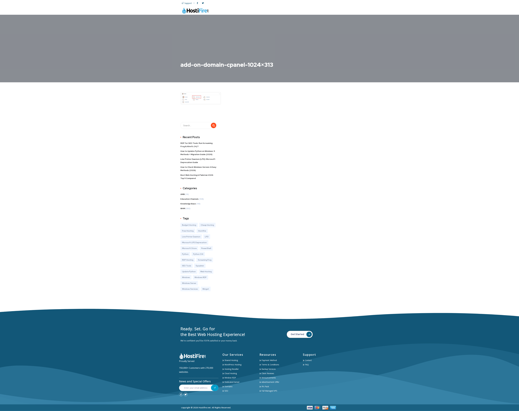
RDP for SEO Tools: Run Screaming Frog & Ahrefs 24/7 (196, 145)
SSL (294, 10)
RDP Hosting (187, 260)
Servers (271, 10)
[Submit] (214, 388)
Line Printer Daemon (191, 236)
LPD (207, 236)
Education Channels (189, 199)
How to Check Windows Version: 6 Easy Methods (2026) (198, 169)
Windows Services (190, 289)
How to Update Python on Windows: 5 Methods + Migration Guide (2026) (197, 153)
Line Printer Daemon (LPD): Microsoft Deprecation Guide (197, 161)
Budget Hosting (189, 225)
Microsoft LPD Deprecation (194, 242)
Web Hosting (255, 10)
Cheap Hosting (207, 225)
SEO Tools (186, 265)
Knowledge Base (188, 203)
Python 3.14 (198, 254)
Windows (186, 277)
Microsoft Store (189, 248)
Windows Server (189, 283)
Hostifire (202, 231)
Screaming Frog (204, 260)
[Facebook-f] (181, 394)
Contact (333, 10)
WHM (182, 208)
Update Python (189, 271)
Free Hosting (188, 231)
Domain (285, 10)
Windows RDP (200, 277)
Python (185, 254)
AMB (182, 194)
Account (318, 10)
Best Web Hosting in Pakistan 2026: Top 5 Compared (196, 176)
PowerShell (206, 248)
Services (304, 10)
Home (242, 10)
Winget (205, 289)
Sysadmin (200, 265)
